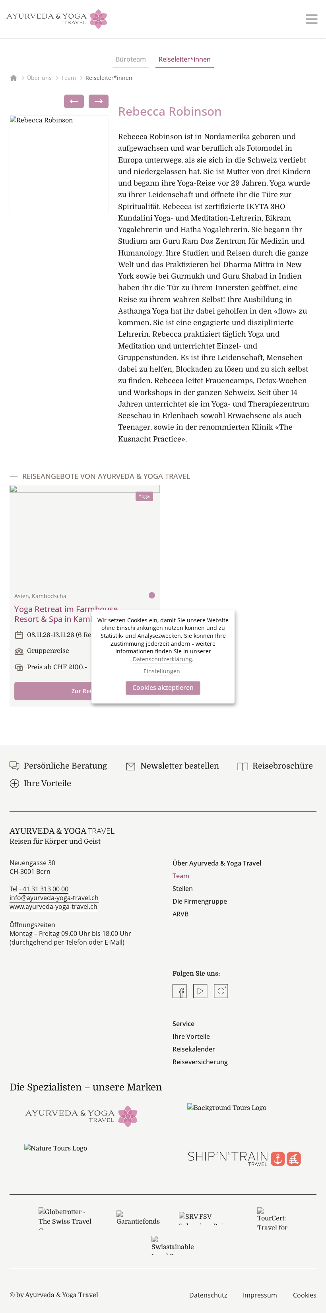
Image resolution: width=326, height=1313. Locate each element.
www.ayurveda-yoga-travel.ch (53, 906)
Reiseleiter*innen (185, 59)
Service (183, 1023)
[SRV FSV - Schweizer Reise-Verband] (208, 1218)
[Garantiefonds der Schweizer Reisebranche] (138, 1218)
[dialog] (163, 656)
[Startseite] (56, 19)
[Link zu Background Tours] (244, 1115)
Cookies (304, 1295)
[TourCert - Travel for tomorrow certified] (272, 1218)
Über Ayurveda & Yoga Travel (217, 863)
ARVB (180, 914)
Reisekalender (194, 1049)
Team (181, 875)
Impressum (260, 1295)
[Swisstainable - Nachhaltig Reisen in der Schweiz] (172, 1245)
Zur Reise (85, 691)
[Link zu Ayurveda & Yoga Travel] (81, 1115)
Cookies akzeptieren (163, 687)
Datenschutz (208, 1295)
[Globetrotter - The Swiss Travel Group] (68, 1218)
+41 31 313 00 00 (43, 889)
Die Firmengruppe (200, 901)
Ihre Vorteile (191, 1036)
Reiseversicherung (200, 1061)
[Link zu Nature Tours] (81, 1156)
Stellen (183, 888)
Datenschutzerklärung (162, 659)
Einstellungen (162, 671)
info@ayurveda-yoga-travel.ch (54, 897)
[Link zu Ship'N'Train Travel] (244, 1156)
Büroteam (131, 59)
